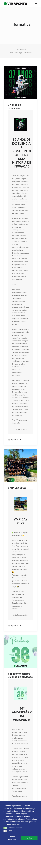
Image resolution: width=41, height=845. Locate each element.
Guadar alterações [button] (12, 838)
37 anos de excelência (14, 106)
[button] (36, 3)
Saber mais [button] (16, 824)
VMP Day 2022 (17, 487)
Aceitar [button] (29, 838)
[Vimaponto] (5, 3)
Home (11, 53)
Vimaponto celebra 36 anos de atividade (20, 675)
